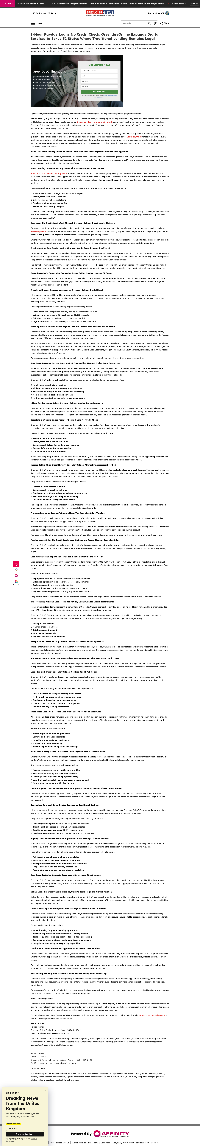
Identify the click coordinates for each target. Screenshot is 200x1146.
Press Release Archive (59, 1143)
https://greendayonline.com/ (152, 1015)
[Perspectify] (16, 570)
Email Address (13, 1124)
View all (194, 3)
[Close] (45, 1090)
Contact (154, 1143)
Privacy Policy (142, 1143)
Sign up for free (25, 1134)
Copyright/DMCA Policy (123, 1143)
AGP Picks (7, 4)
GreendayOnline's (39, 173)
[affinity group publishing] (16, 576)
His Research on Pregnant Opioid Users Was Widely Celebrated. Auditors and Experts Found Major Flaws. (108, 3)
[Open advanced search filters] (155, 23)
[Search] (149, 23)
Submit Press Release (81, 1143)
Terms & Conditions (101, 1143)
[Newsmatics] (16, 582)
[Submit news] (16, 564)
